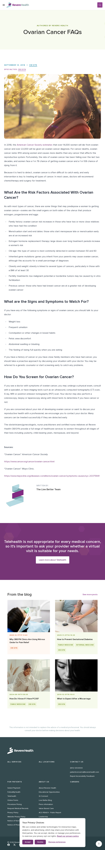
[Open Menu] (4, 5)
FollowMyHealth (13, 792)
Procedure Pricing (14, 804)
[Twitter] (14, 845)
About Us (44, 782)
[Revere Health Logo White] (52, 750)
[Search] (99, 5)
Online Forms (12, 800)
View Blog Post (27, 635)
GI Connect (43, 796)
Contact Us (76, 762)
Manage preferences (57, 842)
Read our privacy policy (68, 836)
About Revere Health (47, 788)
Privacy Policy (12, 812)
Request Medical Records (17, 808)
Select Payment (13, 788)
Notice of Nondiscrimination (18, 821)
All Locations (47, 762)
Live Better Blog (45, 800)
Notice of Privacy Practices (18, 825)
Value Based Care (46, 808)
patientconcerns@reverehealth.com (84, 772)
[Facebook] (8, 845)
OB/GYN (33, 65)
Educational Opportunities (49, 792)
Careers (74, 782)
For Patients (14, 782)
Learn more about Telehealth (52, 560)
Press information (46, 804)
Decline (40, 842)
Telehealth (11, 796)
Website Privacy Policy (16, 817)
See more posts (90, 594)
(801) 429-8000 (76, 768)
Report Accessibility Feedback (82, 776)
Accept (28, 842)
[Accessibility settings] (99, 844)
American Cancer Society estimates (34, 144)
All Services (14, 762)
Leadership (43, 817)
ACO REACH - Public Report (50, 812)
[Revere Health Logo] (51, 5)
